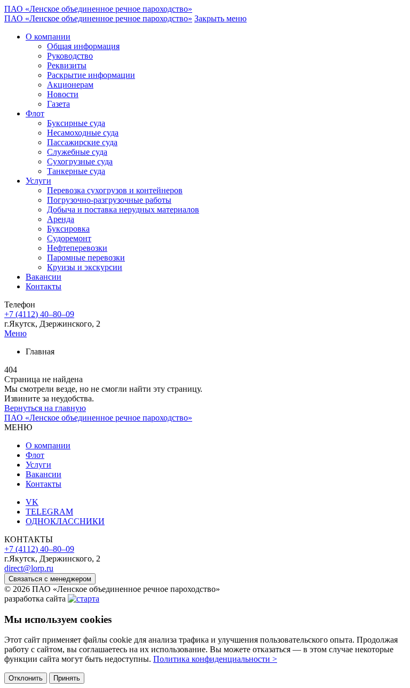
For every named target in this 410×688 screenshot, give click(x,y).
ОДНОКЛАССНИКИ (65, 521)
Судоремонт (69, 238)
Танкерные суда (76, 171)
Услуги (38, 180)
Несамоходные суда (83, 132)
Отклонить (26, 678)
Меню (15, 333)
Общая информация (83, 46)
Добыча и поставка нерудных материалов (123, 209)
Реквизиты (66, 65)
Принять (66, 678)
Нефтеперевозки (77, 247)
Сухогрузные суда (80, 161)
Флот (35, 113)
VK (32, 502)
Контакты (43, 286)
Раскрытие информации (91, 75)
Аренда (60, 219)
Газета (58, 103)
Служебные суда (77, 151)
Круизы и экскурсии (84, 267)
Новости (62, 94)
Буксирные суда (76, 123)
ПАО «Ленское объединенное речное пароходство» (98, 8)
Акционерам (70, 84)
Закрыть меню (220, 18)
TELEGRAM (49, 511)
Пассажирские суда (82, 142)
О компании (48, 36)
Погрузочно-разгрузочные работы (109, 199)
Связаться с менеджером (50, 579)
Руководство (70, 55)
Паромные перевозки (86, 257)
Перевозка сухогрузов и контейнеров (115, 190)
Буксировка (68, 228)
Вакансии (43, 276)
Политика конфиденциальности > (215, 658)
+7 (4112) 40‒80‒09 (39, 314)
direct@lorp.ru (28, 568)
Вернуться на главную (45, 408)
